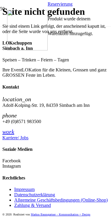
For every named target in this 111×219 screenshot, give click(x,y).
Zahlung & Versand (32, 205)
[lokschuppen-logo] (27, 48)
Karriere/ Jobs (15, 137)
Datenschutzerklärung (34, 194)
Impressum (24, 189)
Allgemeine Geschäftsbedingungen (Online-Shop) (61, 199)
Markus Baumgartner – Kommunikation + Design (60, 214)
